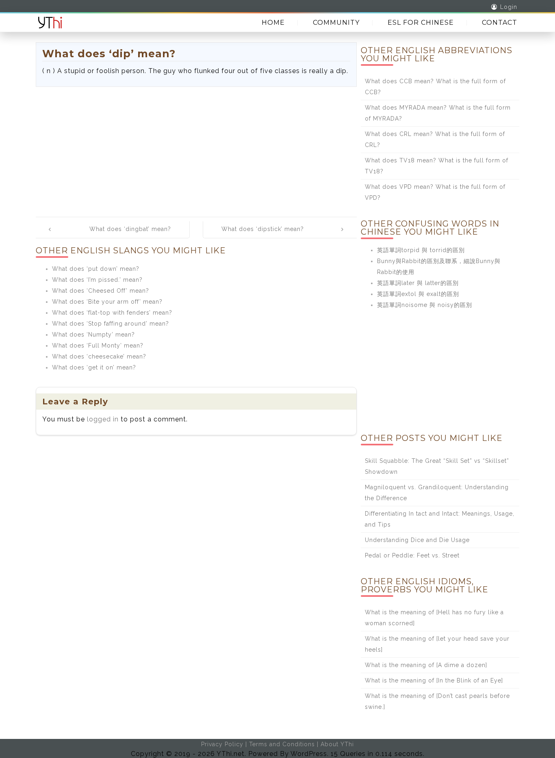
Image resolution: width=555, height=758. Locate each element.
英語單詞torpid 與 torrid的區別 (421, 250)
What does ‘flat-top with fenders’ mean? (112, 312)
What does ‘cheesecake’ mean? (99, 356)
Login (508, 7)
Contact (499, 22)
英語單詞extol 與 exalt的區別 (418, 294)
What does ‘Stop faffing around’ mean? (110, 323)
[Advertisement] (196, 148)
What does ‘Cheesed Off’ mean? (100, 290)
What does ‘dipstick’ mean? (262, 229)
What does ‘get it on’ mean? (94, 367)
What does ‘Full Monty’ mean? (97, 345)
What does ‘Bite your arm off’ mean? (107, 301)
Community (336, 22)
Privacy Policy (222, 744)
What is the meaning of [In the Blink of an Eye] (434, 680)
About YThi (337, 744)
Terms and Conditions (282, 744)
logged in (103, 419)
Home (273, 22)
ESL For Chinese (421, 22)
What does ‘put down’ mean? (95, 269)
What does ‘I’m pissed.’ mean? (97, 279)
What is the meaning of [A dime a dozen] (426, 665)
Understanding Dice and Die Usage (417, 540)
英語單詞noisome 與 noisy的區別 (424, 305)
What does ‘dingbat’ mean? (130, 229)
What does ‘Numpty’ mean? (93, 334)
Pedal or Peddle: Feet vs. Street (412, 555)
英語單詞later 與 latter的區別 (418, 283)
